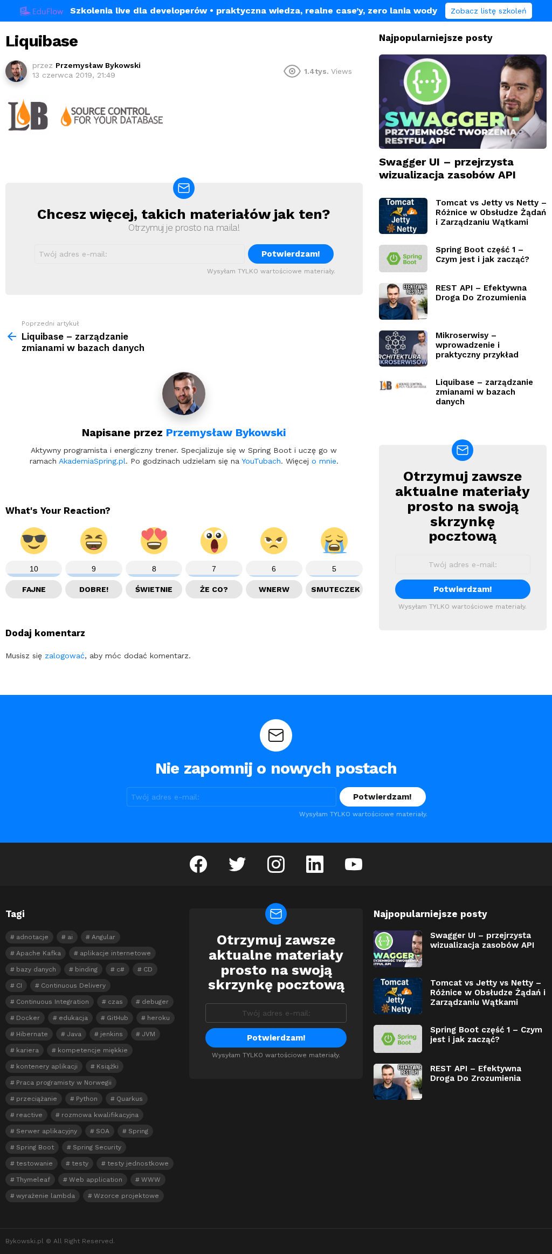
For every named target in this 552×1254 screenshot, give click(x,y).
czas (115, 1001)
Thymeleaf (33, 1179)
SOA (102, 1131)
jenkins (111, 1034)
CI (19, 985)
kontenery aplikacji (47, 1066)
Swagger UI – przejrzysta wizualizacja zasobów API (447, 168)
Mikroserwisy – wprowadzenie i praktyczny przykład (477, 345)
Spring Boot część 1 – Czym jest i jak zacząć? (482, 254)
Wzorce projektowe (126, 1196)
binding (86, 969)
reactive (29, 1115)
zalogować (65, 655)
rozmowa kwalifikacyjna (100, 1115)
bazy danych (36, 969)
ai (70, 937)
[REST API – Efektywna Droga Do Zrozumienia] (403, 301)
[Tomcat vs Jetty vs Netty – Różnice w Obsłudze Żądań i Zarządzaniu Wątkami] (403, 216)
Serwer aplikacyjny (46, 1131)
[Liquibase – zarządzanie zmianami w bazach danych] (403, 385)
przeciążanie (36, 1099)
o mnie (324, 461)
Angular (103, 937)
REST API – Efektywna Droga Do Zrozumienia (481, 292)
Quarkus (129, 1099)
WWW (151, 1179)
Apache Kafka (38, 953)
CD (148, 969)
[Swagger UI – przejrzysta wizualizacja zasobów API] (463, 101)
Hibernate (32, 1034)
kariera (27, 1050)
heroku (158, 1018)
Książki (107, 1066)
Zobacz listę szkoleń (489, 10)
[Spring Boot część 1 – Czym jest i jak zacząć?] (403, 258)
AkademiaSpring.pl (92, 461)
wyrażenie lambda (45, 1196)
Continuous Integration (52, 1001)
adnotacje (32, 937)
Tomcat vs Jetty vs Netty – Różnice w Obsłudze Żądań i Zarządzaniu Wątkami (491, 212)
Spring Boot (35, 1147)
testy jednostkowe (138, 1163)
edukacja (73, 1018)
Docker (28, 1018)
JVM (148, 1034)
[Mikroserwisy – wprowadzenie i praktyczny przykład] (403, 348)
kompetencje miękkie (93, 1050)
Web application (95, 1179)
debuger (155, 1001)
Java (74, 1034)
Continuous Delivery (73, 985)
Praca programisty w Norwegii (64, 1082)
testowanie (34, 1163)
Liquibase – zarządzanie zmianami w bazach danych (484, 391)
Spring (138, 1131)
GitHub (117, 1018)
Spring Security (97, 1147)
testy (80, 1163)
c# (120, 969)
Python (87, 1099)
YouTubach (261, 461)
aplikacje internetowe (115, 953)
